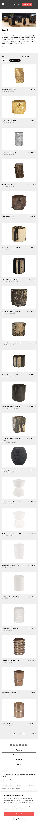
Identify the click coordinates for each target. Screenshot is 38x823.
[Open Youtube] (14, 745)
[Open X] (26, 745)
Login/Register (27, 4)
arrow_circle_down (3, 47)
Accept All (19, 814)
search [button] (15, 4)
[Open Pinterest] (17, 745)
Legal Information (9, 809)
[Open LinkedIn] (20, 745)
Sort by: (22, 56)
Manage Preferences (19, 819)
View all (34, 733)
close (7, 60)
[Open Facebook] (11, 745)
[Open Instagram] (23, 745)
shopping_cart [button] (19, 4)
